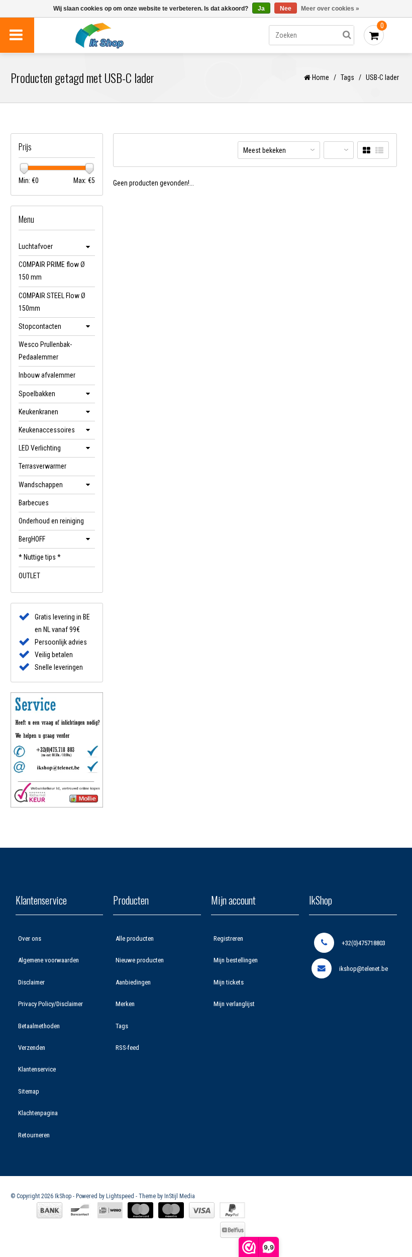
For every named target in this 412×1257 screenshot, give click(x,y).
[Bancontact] (79, 1210)
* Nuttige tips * (40, 557)
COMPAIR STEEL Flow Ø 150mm (52, 302)
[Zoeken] (347, 35)
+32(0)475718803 (363, 943)
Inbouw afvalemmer (47, 375)
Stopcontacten (40, 326)
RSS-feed (127, 1047)
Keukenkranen (38, 412)
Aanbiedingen (133, 982)
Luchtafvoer (36, 246)
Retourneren (34, 1135)
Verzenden (31, 1047)
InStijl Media (179, 1196)
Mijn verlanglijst (234, 1004)
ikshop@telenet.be (363, 968)
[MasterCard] (140, 1210)
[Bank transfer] (49, 1210)
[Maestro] (171, 1210)
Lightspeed (120, 1196)
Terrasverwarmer (42, 466)
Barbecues (34, 503)
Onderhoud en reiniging (51, 521)
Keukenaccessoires (47, 430)
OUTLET (29, 576)
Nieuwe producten (140, 960)
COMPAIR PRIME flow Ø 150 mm (52, 270)
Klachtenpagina (38, 1113)
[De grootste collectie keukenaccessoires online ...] (123, 35)
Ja (261, 8)
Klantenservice (37, 1069)
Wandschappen (41, 485)
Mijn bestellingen (236, 960)
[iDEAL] (110, 1210)
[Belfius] (232, 1230)
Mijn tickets (229, 982)
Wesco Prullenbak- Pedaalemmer (45, 350)
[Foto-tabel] (366, 150)
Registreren (228, 938)
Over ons (29, 938)
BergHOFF (32, 539)
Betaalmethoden (39, 1026)
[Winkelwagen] (374, 35)
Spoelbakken (37, 394)
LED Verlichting (40, 448)
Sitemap (28, 1091)
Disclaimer (31, 982)
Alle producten (135, 938)
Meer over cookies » (330, 8)
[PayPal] (232, 1210)
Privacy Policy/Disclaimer (50, 1004)
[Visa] (202, 1210)
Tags (347, 77)
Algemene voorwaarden (48, 960)
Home (320, 77)
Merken (125, 1004)
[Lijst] (379, 150)
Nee (285, 8)
